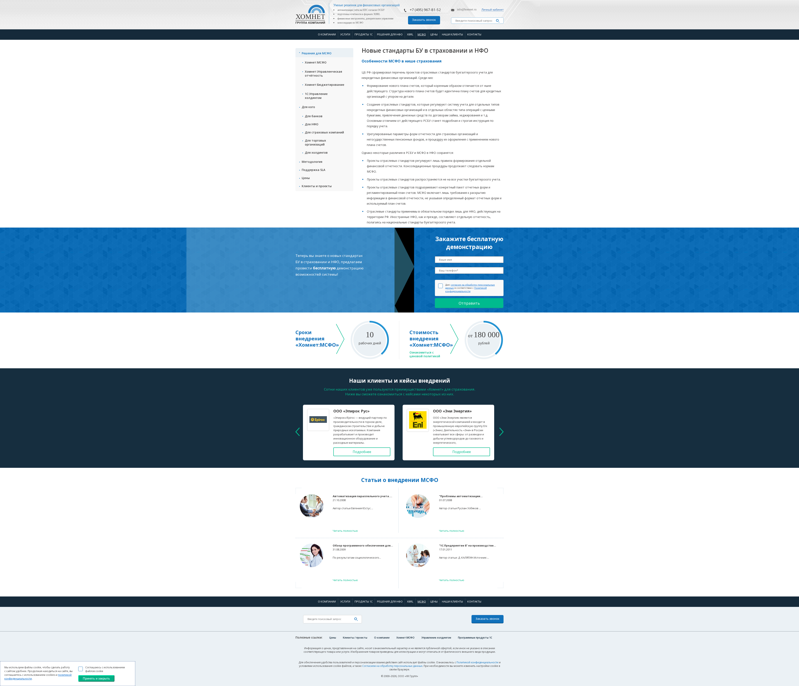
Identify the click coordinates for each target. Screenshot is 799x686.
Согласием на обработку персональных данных (392, 666)
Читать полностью (345, 531)
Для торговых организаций (315, 142)
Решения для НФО (390, 34)
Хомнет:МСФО (315, 62)
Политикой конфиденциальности (466, 289)
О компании (327, 34)
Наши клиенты (452, 34)
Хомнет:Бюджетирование (324, 85)
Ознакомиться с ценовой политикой (424, 354)
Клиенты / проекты (355, 637)
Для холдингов (316, 152)
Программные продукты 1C (475, 637)
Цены (434, 34)
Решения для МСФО (316, 53)
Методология (312, 162)
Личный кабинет (492, 9)
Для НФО (311, 124)
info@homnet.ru (466, 9)
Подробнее (362, 451)
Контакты (474, 34)
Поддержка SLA (313, 170)
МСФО (422, 34)
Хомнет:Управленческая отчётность (323, 73)
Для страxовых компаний (324, 132)
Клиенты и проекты (317, 186)
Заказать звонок (424, 20)
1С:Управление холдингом (316, 96)
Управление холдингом (436, 637)
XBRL (410, 34)
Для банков (314, 116)
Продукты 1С (364, 34)
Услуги (345, 34)
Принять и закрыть (96, 678)
